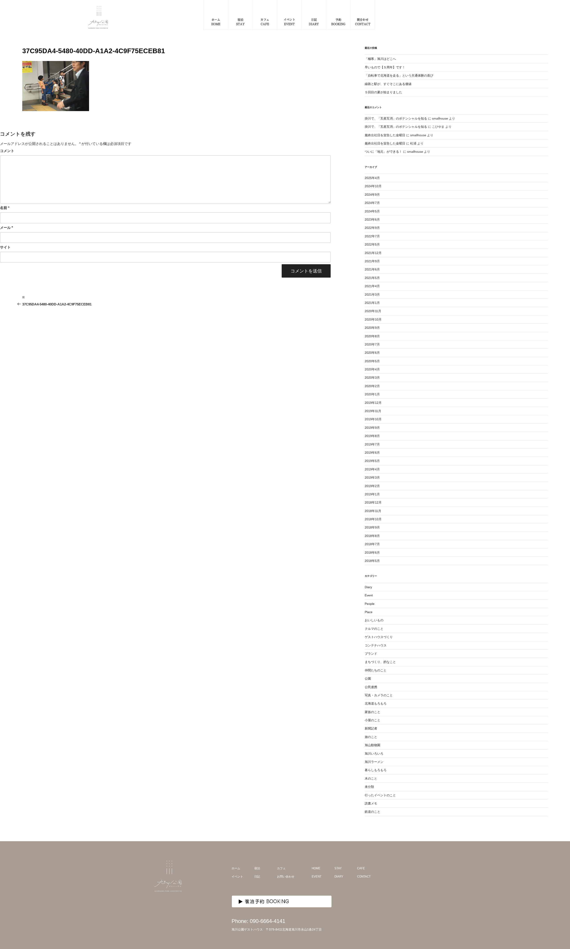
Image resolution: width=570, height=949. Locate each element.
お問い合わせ (285, 876)
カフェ (281, 868)
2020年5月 (372, 361)
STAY (338, 868)
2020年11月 (373, 311)
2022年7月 (372, 236)
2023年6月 (372, 219)
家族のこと (372, 712)
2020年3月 (372, 377)
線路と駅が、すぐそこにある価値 (388, 84)
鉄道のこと (372, 811)
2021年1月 (372, 303)
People (370, 604)
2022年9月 (372, 228)
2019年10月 (373, 419)
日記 (257, 876)
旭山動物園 (372, 745)
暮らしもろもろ (376, 770)
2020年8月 (372, 336)
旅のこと (371, 737)
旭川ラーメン (374, 762)
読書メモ (371, 803)
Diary (368, 587)
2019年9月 (372, 427)
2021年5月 (372, 278)
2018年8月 (372, 536)
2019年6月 (372, 452)
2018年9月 (372, 527)
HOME (316, 868)
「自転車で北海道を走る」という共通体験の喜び (399, 75)
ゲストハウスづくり (379, 637)
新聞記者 (371, 728)
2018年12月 (373, 502)
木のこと (371, 778)
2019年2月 (372, 486)
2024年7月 (372, 203)
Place (369, 612)
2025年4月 (372, 178)
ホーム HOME (215, 21)
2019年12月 (373, 402)
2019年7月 (372, 444)
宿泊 (257, 868)
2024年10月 (373, 186)
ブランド (371, 653)
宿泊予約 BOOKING (267, 901)
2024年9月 (372, 194)
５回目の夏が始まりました (383, 92)
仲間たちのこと (376, 670)
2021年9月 (372, 261)
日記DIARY (314, 21)
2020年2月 (372, 386)
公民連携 (371, 687)
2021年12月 (373, 253)
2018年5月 (372, 561)
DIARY (338, 876)
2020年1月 (372, 394)
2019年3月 (372, 477)
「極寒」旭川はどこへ (380, 59)
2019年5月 (372, 461)
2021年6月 (372, 269)
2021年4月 (372, 286)
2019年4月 (372, 469)
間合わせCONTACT (362, 21)
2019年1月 (372, 494)
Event (369, 595)
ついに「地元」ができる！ (383, 151)
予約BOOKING (338, 21)
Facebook (414, 874)
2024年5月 (372, 211)
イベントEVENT (289, 21)
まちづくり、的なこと (380, 662)
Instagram (404, 874)
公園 (368, 678)
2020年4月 (372, 369)
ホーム (236, 868)
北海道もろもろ (376, 703)
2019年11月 (373, 411)
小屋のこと (372, 720)
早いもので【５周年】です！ (385, 67)
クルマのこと (374, 628)
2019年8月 (372, 436)
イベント (237, 876)
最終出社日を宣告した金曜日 (385, 135)
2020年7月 (372, 344)
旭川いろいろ (374, 753)
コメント (7, 151)
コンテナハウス (376, 645)
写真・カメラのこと (379, 695)
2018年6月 (372, 552)
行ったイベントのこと (380, 795)
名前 (4, 208)
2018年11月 (373, 511)
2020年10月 (373, 319)
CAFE (361, 868)
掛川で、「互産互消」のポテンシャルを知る (396, 118)
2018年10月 (373, 519)
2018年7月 (372, 544)
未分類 (369, 786)
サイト (5, 247)
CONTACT (364, 876)
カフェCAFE (265, 21)
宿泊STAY (240, 21)
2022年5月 (372, 244)
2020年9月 (372, 327)
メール (6, 228)
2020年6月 (372, 352)
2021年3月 (372, 294)
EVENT (317, 876)
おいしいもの (374, 620)
